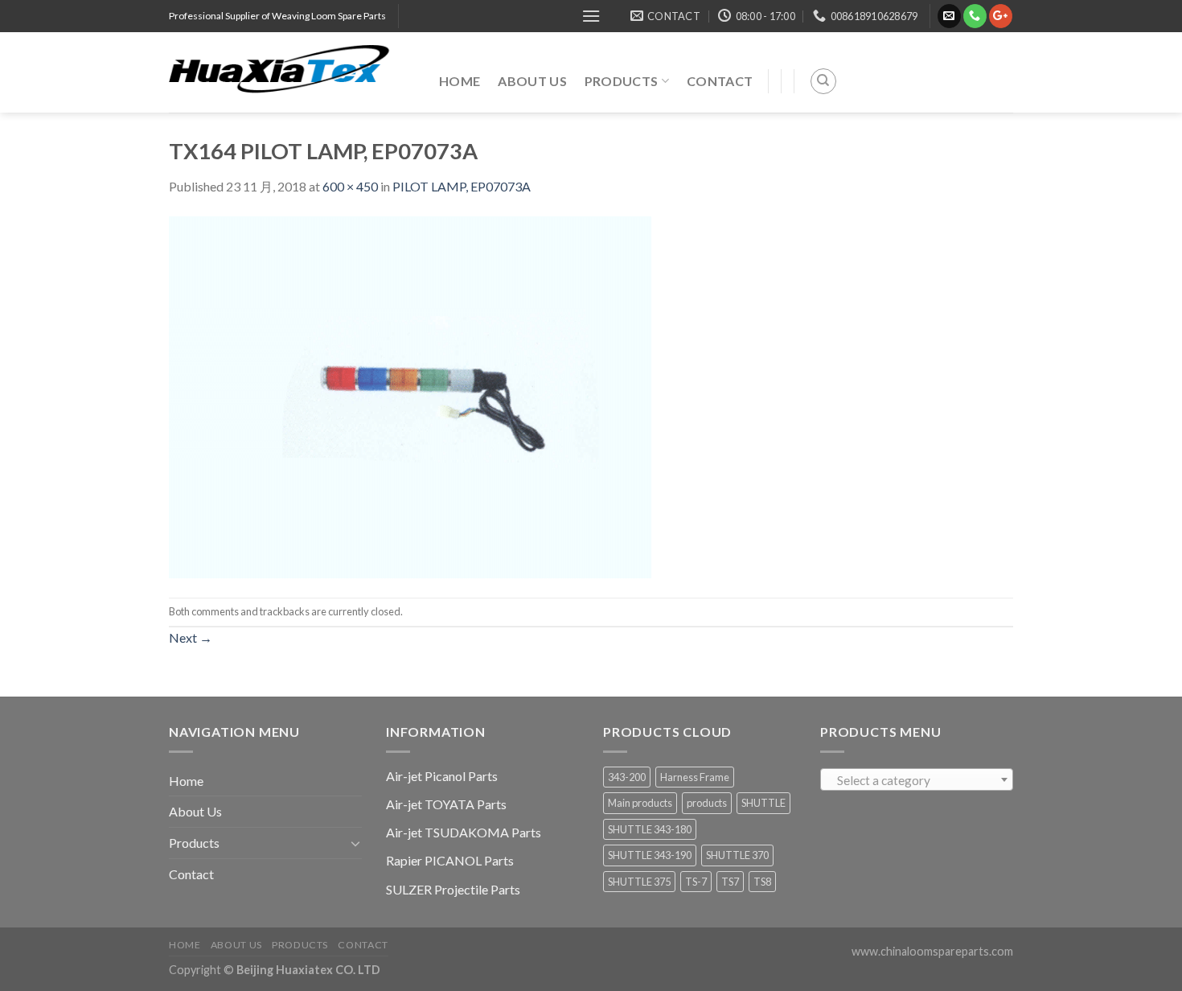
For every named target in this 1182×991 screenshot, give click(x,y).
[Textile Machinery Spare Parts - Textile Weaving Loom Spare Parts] (292, 72)
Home (459, 80)
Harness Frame (694, 777)
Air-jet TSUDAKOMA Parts (463, 832)
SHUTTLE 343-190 (650, 855)
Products (622, 80)
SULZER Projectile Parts (453, 889)
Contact (720, 80)
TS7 (730, 881)
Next (190, 637)
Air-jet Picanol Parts (442, 775)
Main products (640, 802)
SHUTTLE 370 (737, 855)
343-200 (627, 777)
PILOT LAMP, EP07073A (461, 186)
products (707, 802)
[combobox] (916, 779)
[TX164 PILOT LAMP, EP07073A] (410, 395)
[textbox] (917, 780)
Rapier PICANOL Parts (450, 860)
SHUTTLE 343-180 (650, 829)
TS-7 (696, 881)
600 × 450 (350, 186)
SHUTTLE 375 (639, 881)
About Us (532, 80)
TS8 (762, 881)
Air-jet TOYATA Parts (446, 804)
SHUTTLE (763, 802)
